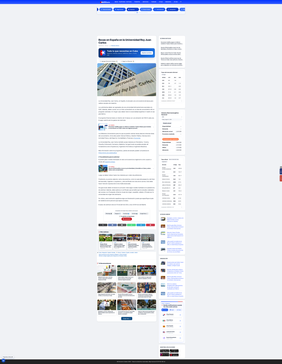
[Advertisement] (141, 25)
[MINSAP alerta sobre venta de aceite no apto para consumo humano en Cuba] (106, 270)
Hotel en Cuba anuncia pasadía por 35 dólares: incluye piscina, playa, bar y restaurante (146, 313)
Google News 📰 (144, 213)
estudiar (132, 252)
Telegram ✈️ (117, 213)
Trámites (137, 1)
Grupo (179, 309)
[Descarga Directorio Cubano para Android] (174, 352)
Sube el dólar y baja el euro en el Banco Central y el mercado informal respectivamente (125, 278)
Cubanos (123, 252)
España (109, 252)
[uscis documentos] (163, 242)
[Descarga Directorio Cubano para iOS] (164, 352)
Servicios (145, 1)
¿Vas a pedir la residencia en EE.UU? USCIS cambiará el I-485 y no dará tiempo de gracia (175, 243)
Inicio (116, 1)
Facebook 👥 (126, 213)
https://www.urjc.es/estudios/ (107, 153)
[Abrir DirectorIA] (3, 360)
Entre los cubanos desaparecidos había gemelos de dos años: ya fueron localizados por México (175, 286)
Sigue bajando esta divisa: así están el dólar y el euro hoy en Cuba (106, 295)
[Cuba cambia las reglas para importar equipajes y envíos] (146, 270)
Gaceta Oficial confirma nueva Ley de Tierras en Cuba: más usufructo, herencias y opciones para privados (172, 58)
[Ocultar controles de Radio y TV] (281, 167)
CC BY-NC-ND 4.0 (160, 361)
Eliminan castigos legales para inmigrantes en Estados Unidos (113, 255)
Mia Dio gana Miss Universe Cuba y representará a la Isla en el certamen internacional (175, 227)
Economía (137, 138)
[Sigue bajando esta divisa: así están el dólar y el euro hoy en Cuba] (106, 287)
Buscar (181, 2)
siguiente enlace (110, 162)
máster (136, 252)
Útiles (161, 1)
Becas (119, 252)
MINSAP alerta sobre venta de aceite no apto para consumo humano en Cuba (105, 278)
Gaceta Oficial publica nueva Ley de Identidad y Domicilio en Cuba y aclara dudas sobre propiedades (171, 48)
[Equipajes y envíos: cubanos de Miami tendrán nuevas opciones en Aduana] (106, 304)
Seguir (172, 309)
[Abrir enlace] (163, 219)
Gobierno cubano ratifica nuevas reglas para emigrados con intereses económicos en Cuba (172, 64)
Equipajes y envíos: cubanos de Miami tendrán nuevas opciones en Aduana (106, 313)
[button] (281, 171)
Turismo (153, 1)
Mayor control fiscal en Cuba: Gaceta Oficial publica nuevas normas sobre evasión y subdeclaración (171, 53)
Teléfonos (122, 1)
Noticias (129, 1)
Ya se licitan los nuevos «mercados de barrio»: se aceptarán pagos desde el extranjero (126, 313)
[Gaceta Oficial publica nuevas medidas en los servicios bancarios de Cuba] (126, 287)
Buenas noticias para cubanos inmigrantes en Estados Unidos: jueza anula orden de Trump (145, 295)
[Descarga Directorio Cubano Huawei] (174, 356)
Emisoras (168, 1)
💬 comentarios (127, 219)
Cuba (100, 252)
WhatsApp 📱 (109, 213)
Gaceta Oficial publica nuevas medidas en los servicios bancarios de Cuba (126, 295)
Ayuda (176, 1)
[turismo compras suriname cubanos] (163, 263)
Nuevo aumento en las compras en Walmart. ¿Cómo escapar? (113, 254)
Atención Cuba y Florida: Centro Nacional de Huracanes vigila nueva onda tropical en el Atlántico (175, 235)
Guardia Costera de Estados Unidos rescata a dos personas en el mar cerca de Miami (175, 250)
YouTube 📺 (134, 213)
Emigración (104, 252)
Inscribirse (165, 309)
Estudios (113, 252)
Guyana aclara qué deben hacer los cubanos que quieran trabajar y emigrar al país (175, 264)
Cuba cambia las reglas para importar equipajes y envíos (144, 278)
